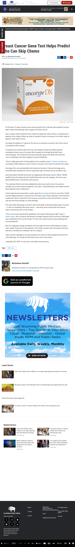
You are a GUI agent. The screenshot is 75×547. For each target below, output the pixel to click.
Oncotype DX (46, 193)
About (29, 507)
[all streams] (72, 9)
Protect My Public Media (63, 511)
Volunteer (54, 3)
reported (8, 157)
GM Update (2, 33)
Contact (30, 511)
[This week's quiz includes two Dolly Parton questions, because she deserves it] (43, 444)
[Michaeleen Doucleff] (6, 266)
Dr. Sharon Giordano (57, 161)
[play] (5, 9)
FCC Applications (63, 507)
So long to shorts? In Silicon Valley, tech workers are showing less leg (37, 406)
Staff (44, 513)
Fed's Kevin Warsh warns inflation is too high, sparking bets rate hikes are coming (41, 371)
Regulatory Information (49, 517)
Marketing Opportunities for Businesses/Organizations (49, 508)
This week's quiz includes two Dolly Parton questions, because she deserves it (59, 443)
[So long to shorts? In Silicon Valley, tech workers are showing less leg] (8, 409)
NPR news (11, 248)
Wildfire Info (2, 47)
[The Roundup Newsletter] (37, 325)
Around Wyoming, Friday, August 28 (13, 398)
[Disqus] (37, 476)
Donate (67, 3)
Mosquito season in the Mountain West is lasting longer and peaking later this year (41, 385)
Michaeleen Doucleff (14, 56)
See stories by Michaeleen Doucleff (25, 271)
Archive (60, 516)
